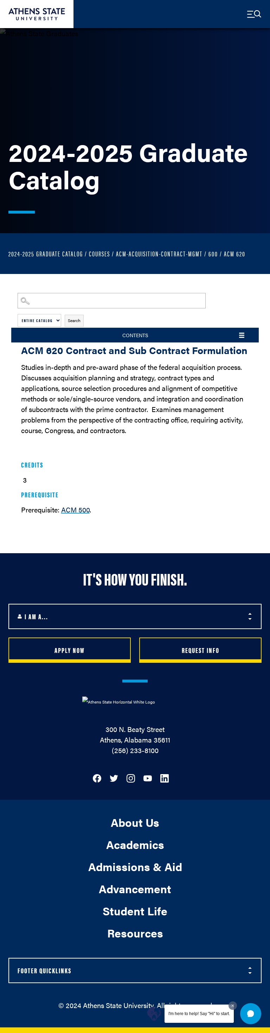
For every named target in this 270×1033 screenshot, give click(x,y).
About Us (135, 822)
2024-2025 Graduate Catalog (45, 253)
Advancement (135, 888)
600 (213, 253)
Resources (135, 933)
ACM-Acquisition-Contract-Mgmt (159, 253)
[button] (250, 1013)
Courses (99, 253)
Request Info (200, 650)
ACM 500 (75, 509)
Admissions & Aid (135, 866)
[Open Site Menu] (254, 14)
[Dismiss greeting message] (233, 1005)
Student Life (135, 910)
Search (74, 320)
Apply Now (69, 650)
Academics (135, 844)
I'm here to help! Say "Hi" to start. (199, 1013)
